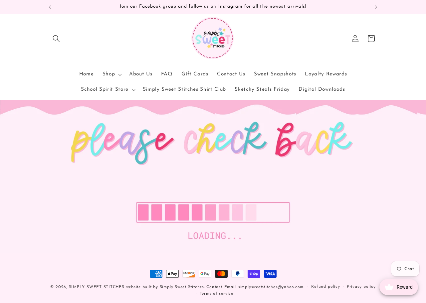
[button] (56, 39)
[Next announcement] (376, 7)
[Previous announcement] (50, 7)
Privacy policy (361, 287)
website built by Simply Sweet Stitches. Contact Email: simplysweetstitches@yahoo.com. (215, 287)
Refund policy (325, 287)
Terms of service (216, 294)
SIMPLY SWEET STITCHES (96, 287)
